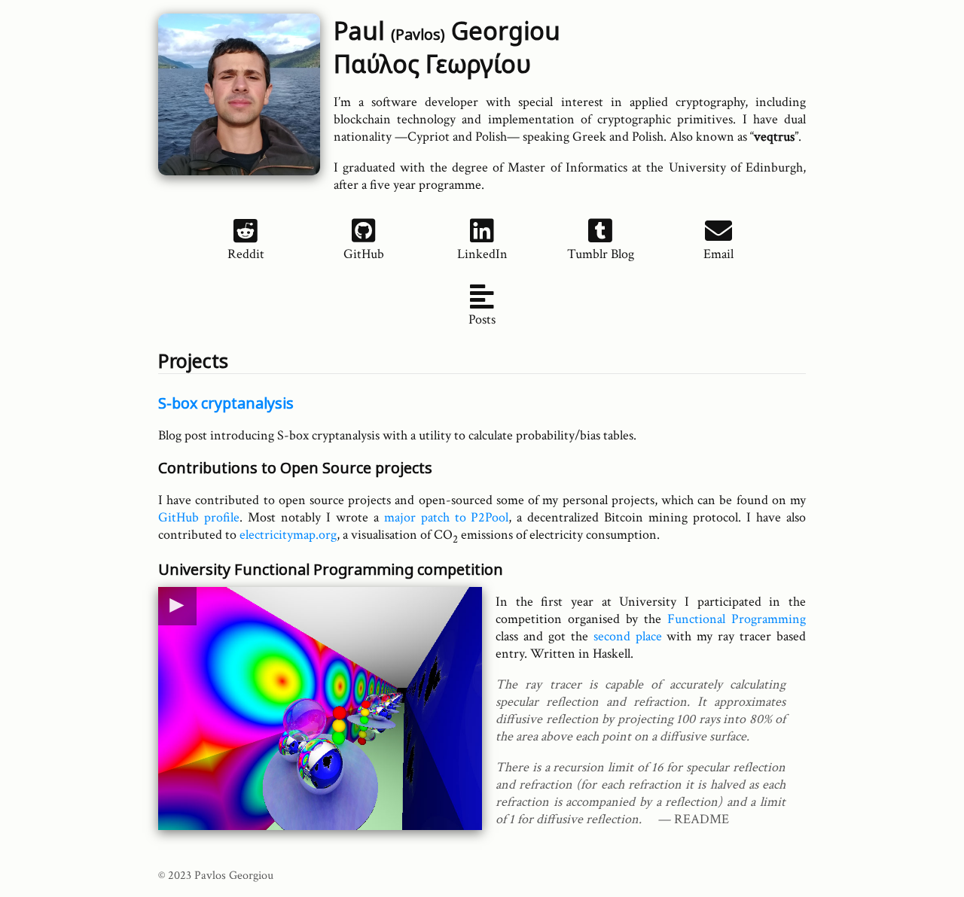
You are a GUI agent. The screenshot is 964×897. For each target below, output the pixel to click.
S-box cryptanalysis (226, 403)
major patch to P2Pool (446, 517)
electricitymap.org (288, 534)
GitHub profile (198, 517)
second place (627, 636)
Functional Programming (736, 619)
